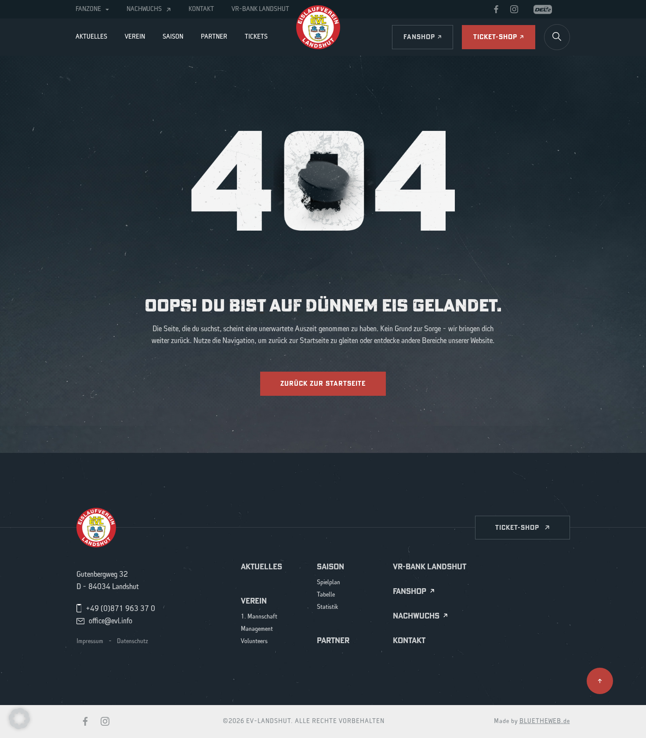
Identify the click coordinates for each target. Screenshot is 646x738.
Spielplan (328, 582)
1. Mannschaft (259, 617)
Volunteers (254, 641)
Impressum (89, 641)
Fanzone (88, 9)
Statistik (327, 607)
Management (257, 629)
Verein (135, 37)
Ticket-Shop (517, 527)
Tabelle (326, 595)
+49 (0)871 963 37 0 (120, 609)
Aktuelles (91, 37)
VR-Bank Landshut (260, 9)
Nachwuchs (144, 9)
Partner (214, 37)
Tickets (256, 37)
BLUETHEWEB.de (544, 721)
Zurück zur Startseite (323, 383)
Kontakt (201, 9)
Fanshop (409, 591)
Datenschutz (132, 641)
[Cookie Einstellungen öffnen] (19, 718)
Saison (173, 37)
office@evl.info (110, 621)
